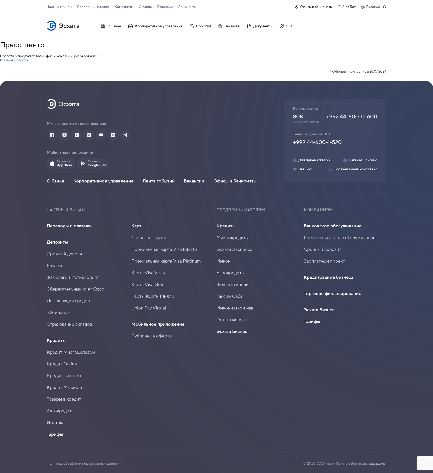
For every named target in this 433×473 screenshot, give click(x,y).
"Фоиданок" (59, 313)
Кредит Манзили (64, 387)
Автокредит (59, 411)
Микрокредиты (232, 238)
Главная (6, 60)
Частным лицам (59, 7)
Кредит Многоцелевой (71, 352)
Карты (138, 226)
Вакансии (165, 7)
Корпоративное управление (158, 26)
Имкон (223, 261)
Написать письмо (363, 160)
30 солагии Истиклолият (73, 277)
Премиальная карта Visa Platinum (166, 261)
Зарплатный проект (324, 261)
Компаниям (124, 7)
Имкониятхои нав (234, 308)
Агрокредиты (230, 273)
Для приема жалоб (314, 160)
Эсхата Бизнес (231, 332)
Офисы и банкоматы (316, 7)
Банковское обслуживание (333, 226)
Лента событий (159, 181)
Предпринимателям (93, 7)
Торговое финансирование (332, 294)
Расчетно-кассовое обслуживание (339, 238)
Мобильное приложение (157, 324)
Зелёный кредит (233, 285)
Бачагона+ (57, 266)
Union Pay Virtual (148, 308)
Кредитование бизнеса (328, 277)
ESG (290, 26)
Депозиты (57, 242)
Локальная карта (148, 238)
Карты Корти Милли (152, 296)
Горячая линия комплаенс (355, 169)
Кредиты (56, 341)
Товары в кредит (64, 399)
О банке (145, 7)
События (203, 26)
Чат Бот (349, 7)
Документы (187, 7)
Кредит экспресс (64, 376)
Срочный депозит (65, 254)
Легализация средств (69, 301)
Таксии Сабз (229, 296)
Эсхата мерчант (232, 320)
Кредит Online (62, 364)
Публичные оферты (151, 336)
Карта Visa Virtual (149, 273)
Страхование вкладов (69, 324)
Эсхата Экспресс (234, 249)
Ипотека (55, 423)
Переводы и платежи (69, 226)
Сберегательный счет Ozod (75, 289)
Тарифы (55, 434)
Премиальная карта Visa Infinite (164, 249)
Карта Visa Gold (148, 285)
